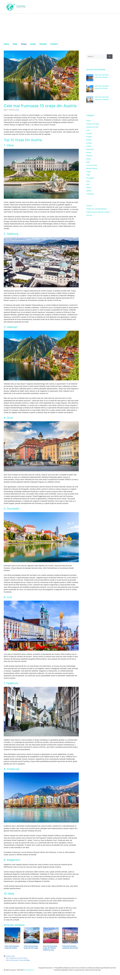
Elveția (88, 140)
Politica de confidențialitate (96, 209)
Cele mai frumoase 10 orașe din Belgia (18, 960)
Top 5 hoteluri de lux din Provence (16, 958)
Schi (87, 184)
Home (6, 44)
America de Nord (92, 124)
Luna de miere (91, 165)
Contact (54, 44)
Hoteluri (43, 44)
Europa (8, 956)
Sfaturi (88, 187)
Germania (90, 149)
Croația (89, 137)
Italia (88, 162)
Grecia (88, 152)
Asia (88, 130)
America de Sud (92, 127)
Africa (88, 121)
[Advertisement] (60, 27)
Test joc (89, 215)
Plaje (15, 44)
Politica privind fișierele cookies (98, 212)
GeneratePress (29, 970)
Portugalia (90, 178)
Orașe (24, 44)
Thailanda (90, 194)
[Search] (109, 56)
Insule (33, 44)
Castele (89, 133)
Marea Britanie (91, 168)
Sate (88, 181)
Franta (88, 146)
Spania (88, 191)
